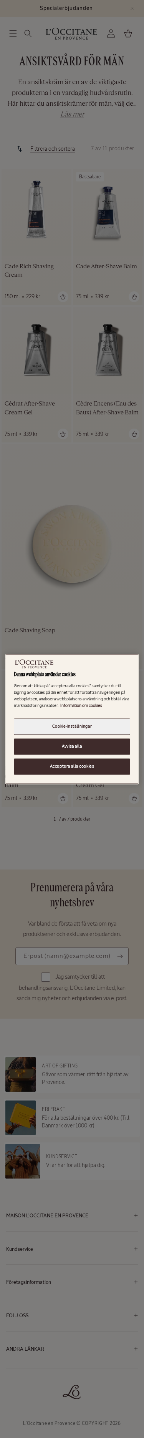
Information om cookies (81, 705)
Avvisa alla (72, 746)
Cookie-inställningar (72, 726)
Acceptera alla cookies (72, 766)
